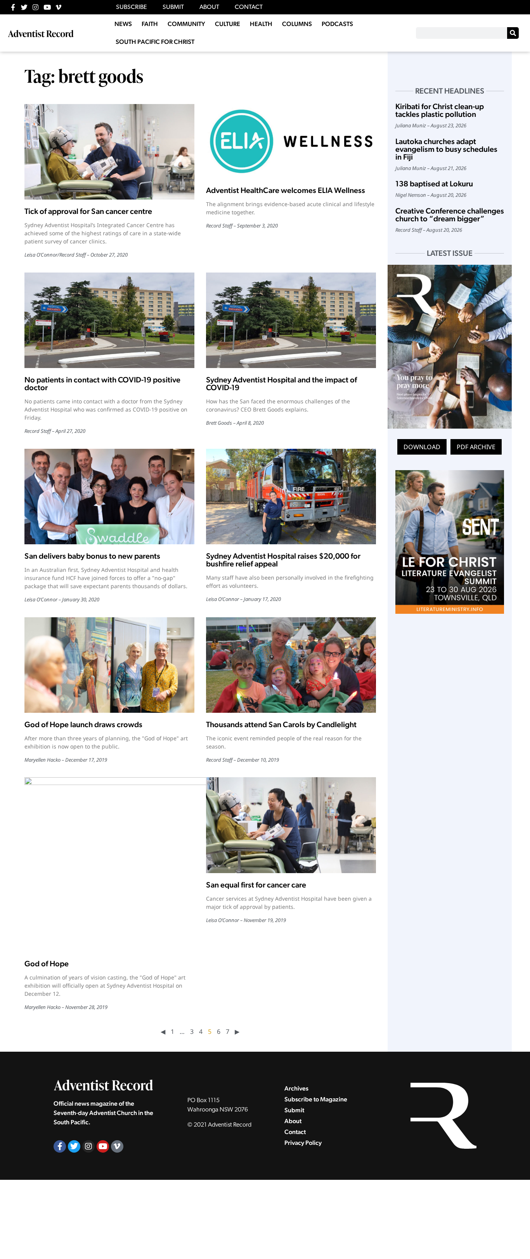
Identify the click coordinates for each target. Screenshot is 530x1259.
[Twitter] (24, 7)
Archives (296, 1088)
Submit (294, 1110)
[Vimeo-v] (58, 7)
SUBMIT (173, 7)
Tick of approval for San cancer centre (88, 211)
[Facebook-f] (13, 7)
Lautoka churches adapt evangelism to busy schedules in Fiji (446, 149)
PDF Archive (476, 447)
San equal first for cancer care (256, 884)
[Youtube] (47, 7)
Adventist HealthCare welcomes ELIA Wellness (285, 190)
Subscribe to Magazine (315, 1099)
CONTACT (249, 7)
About (292, 1121)
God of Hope (46, 963)
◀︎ (163, 1031)
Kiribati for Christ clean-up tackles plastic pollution (439, 110)
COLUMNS (297, 24)
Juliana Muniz (410, 125)
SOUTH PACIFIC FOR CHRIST (155, 41)
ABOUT (209, 7)
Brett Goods (219, 422)
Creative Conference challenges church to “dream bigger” (449, 214)
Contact (295, 1132)
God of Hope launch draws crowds (83, 724)
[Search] (513, 33)
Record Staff (72, 254)
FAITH (150, 24)
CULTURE (227, 24)
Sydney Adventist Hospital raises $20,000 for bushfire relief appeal (283, 559)
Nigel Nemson (410, 194)
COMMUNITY (186, 24)
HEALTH (261, 24)
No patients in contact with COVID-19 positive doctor (102, 383)
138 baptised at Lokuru (434, 183)
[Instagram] (35, 7)
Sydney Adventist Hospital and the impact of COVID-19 (281, 383)
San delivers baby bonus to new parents (92, 556)
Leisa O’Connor (40, 254)
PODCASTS (337, 24)
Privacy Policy (303, 1142)
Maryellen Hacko (42, 759)
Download (422, 447)
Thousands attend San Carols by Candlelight (281, 724)
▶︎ (237, 1031)
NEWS (123, 24)
